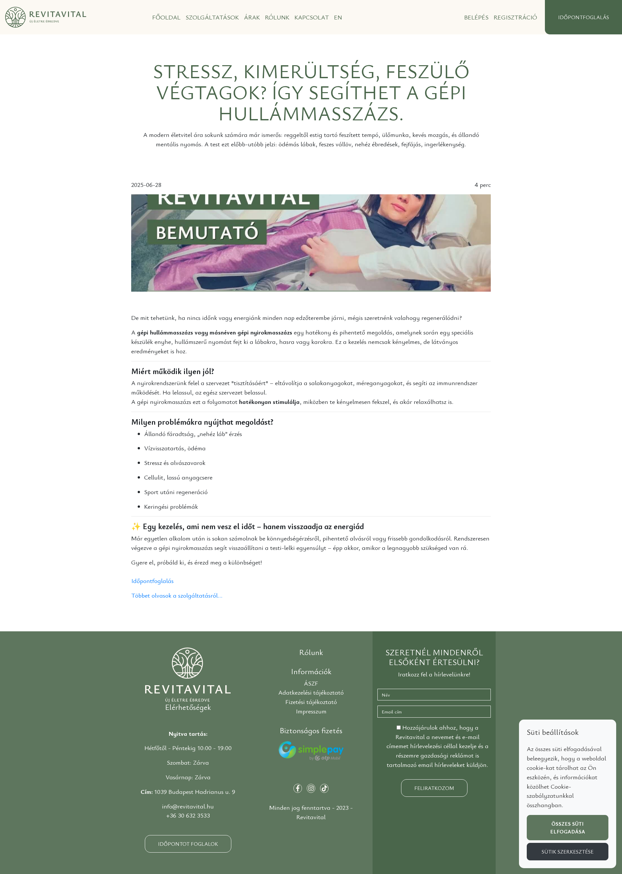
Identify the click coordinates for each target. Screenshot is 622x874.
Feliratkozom (434, 788)
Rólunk (277, 17)
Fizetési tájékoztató (311, 702)
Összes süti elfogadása (567, 827)
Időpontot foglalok (188, 843)
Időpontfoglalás (152, 581)
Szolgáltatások (212, 17)
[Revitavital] (188, 674)
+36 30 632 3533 (188, 815)
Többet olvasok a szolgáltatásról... (177, 595)
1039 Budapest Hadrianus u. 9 (194, 791)
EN (338, 17)
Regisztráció (515, 17)
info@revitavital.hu (188, 806)
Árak (252, 17)
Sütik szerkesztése (567, 851)
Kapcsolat (311, 17)
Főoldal (166, 17)
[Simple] (311, 755)
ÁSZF (311, 683)
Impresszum (311, 711)
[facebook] (298, 788)
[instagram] (311, 788)
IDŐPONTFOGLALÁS (583, 17)
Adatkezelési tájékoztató (311, 692)
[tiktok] (324, 788)
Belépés (476, 17)
